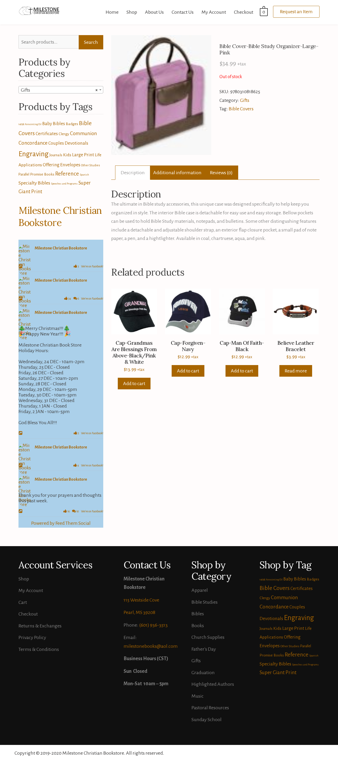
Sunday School (206, 719)
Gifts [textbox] (59, 90)
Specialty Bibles (34, 183)
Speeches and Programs (64, 183)
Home (112, 12)
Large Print (83, 154)
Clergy (64, 134)
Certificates (47, 133)
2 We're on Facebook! (90, 433)
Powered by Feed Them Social (61, 523)
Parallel (23, 174)
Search (91, 42)
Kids (67, 155)
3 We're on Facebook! (90, 266)
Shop (131, 12)
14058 (21, 124)
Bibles (197, 613)
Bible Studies (204, 602)
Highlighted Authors (212, 684)
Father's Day (203, 649)
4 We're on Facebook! (90, 465)
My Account (213, 12)
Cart (22, 602)
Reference (67, 174)
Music (197, 696)
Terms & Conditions (38, 649)
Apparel (199, 590)
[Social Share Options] (21, 266)
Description (133, 172)
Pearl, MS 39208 (139, 612)
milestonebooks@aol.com (151, 646)
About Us (154, 12)
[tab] (132, 173)
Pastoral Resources (210, 707)
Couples (56, 143)
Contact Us (183, 12)
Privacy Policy (32, 637)
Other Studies (90, 165)
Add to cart (134, 383)
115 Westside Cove (141, 600)
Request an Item (296, 11)
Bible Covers (241, 108)
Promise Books (42, 174)
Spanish (84, 174)
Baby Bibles (53, 123)
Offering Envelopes (61, 164)
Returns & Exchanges (40, 625)
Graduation (203, 672)
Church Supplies (207, 637)
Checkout (243, 12)
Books (197, 625)
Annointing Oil (33, 124)
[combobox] (60, 89)
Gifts (244, 100)
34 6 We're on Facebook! (85, 298)
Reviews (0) (221, 172)
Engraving (33, 154)
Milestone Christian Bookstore (60, 216)
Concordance (33, 143)
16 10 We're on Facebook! (85, 511)
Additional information (177, 172)
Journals (55, 155)
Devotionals (76, 143)
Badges (72, 124)
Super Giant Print (278, 672)
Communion (83, 133)
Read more (296, 371)
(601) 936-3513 (153, 625)
